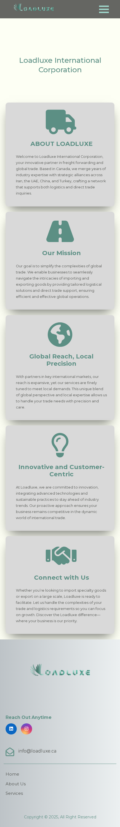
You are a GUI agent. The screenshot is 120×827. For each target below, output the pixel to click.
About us (16, 783)
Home (12, 774)
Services (14, 793)
